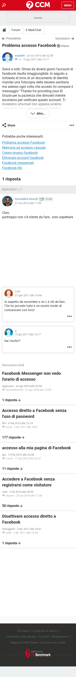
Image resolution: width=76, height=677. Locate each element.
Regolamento (60, 636)
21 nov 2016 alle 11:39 (28, 203)
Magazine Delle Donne (24, 642)
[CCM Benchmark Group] (38, 654)
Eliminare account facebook (23, 158)
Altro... (41, 113)
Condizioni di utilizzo (45, 630)
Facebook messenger (18, 163)
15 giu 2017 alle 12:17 (36, 59)
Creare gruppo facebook (20, 153)
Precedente (13, 38)
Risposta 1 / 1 (12, 189)
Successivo (62, 38)
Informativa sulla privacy (21, 636)
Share (11, 125)
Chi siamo (23, 630)
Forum (16, 30)
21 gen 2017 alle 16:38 (28, 295)
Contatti (44, 636)
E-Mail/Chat (33, 30)
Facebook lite (12, 168)
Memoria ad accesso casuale (24, 148)
